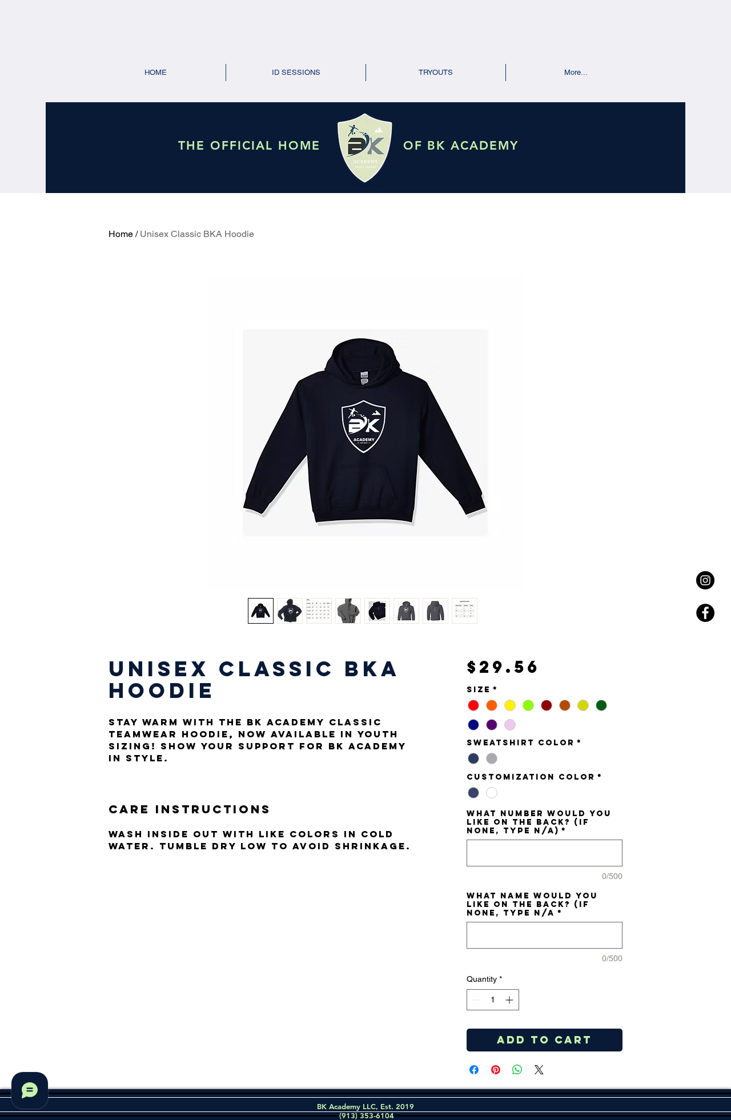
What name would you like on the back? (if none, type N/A (532, 904)
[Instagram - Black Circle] (705, 580)
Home (121, 233)
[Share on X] (539, 1070)
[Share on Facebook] (474, 1070)
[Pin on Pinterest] (496, 1070)
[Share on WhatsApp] (517, 1070)
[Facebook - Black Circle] (705, 613)
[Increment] (510, 1000)
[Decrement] (475, 1000)
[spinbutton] (493, 1000)
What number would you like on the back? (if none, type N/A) (539, 822)
